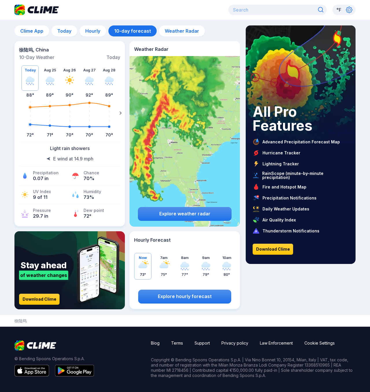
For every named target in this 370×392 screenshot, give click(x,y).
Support (202, 343)
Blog (155, 343)
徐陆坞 (20, 321)
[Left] (18, 113)
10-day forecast (132, 31)
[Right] (120, 113)
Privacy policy (234, 343)
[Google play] (74, 375)
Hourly (92, 31)
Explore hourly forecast (185, 296)
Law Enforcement (276, 343)
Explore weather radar (184, 214)
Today (64, 31)
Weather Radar (182, 31)
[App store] (31, 375)
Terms (177, 343)
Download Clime (39, 299)
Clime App (31, 31)
